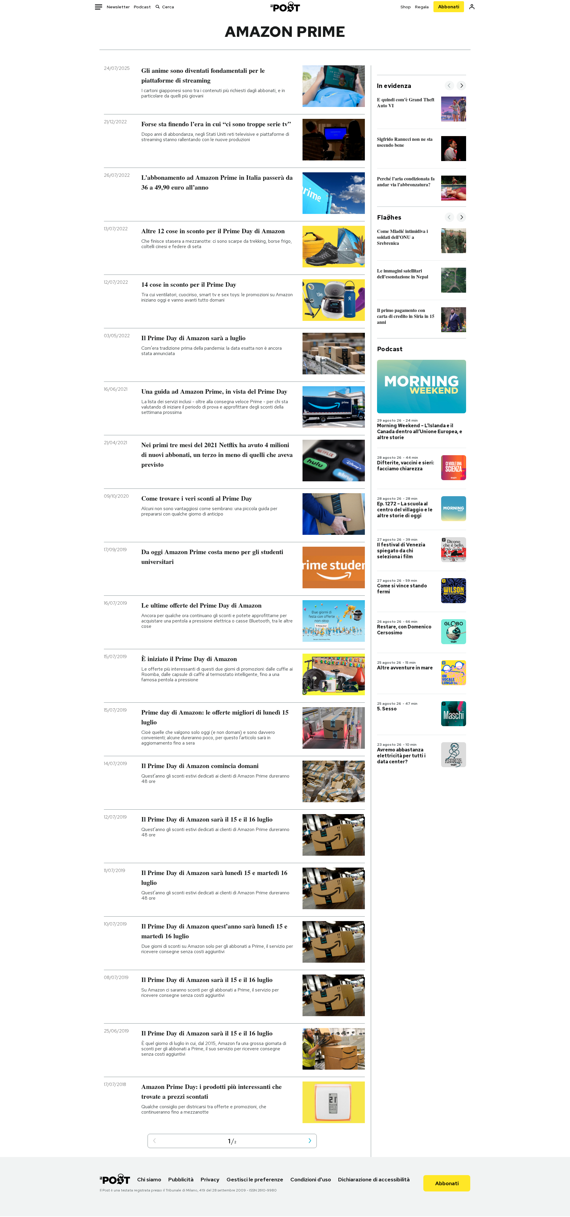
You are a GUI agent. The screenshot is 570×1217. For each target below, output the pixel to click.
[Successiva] (461, 86)
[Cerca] (158, 7)
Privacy (210, 1179)
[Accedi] (472, 7)
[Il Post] (285, 6)
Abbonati (448, 7)
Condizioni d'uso (310, 1179)
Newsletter (118, 7)
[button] (154, 1141)
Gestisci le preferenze (255, 1179)
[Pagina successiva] (309, 1141)
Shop (405, 7)
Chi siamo (149, 1179)
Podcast (142, 7)
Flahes (389, 217)
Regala (422, 7)
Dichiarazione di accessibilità (374, 1179)
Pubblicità (181, 1179)
